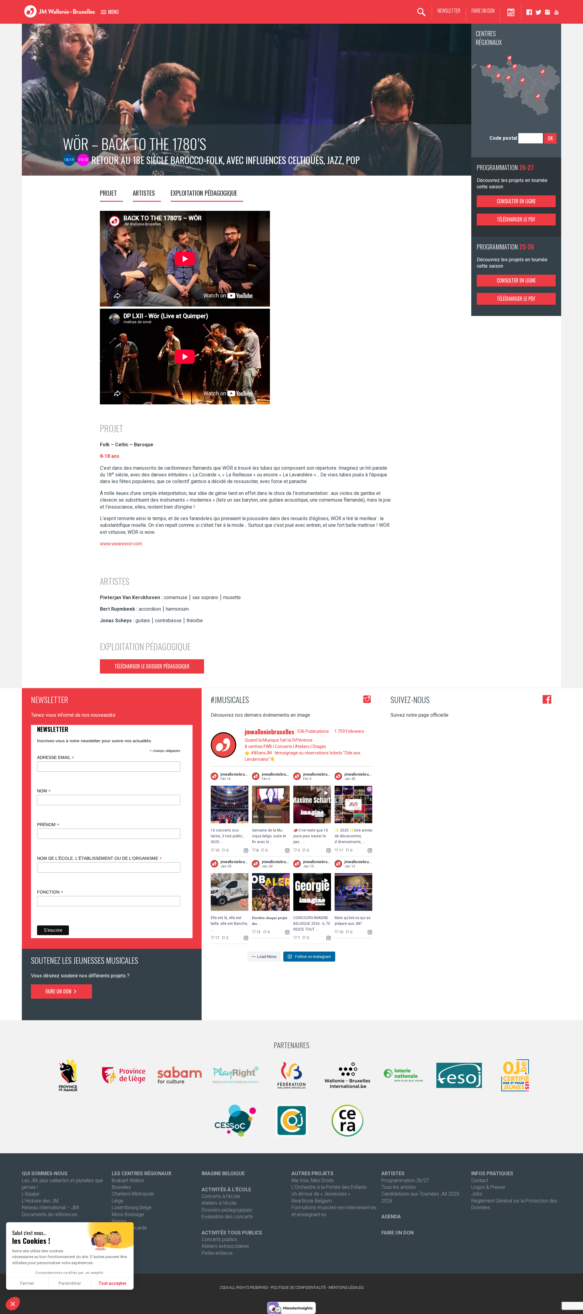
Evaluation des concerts (227, 1217)
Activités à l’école (226, 1189)
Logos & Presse (488, 1187)
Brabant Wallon (128, 1180)
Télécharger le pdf (516, 219)
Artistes (144, 192)
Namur (119, 1221)
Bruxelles (121, 1187)
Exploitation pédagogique (204, 192)
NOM (44, 791)
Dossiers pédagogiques (227, 1210)
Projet (108, 192)
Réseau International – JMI (50, 1207)
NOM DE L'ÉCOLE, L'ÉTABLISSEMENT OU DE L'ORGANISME (99, 858)
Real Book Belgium (312, 1201)
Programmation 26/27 (405, 1180)
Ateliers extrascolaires (225, 1246)
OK (550, 138)
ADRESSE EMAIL (55, 757)
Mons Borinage (128, 1214)
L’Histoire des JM (40, 1201)
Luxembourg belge (132, 1207)
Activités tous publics (232, 1233)
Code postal (503, 138)
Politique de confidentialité (298, 1287)
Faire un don (483, 10)
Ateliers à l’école (219, 1203)
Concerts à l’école (221, 1196)
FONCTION (50, 892)
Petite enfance (217, 1253)
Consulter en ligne (516, 201)
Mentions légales (346, 1287)
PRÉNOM (48, 825)
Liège (117, 1201)
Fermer (27, 1283)
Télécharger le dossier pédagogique (151, 666)
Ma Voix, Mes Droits (313, 1180)
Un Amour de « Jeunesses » (321, 1194)
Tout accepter (112, 1283)
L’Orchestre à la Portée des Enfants (329, 1187)
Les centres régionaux (141, 1173)
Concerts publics (219, 1239)
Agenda (391, 1217)
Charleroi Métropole (133, 1194)
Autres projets (312, 1173)
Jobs (476, 1194)
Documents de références (49, 1214)
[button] (12, 1303)
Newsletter (449, 10)
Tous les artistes (398, 1187)
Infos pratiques (492, 1173)
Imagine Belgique (223, 1173)
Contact (479, 1180)
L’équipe (30, 1194)
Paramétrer (70, 1283)
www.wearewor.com (121, 544)
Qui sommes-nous (44, 1173)
